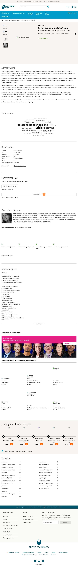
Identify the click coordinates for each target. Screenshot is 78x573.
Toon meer (38, 323)
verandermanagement (45, 486)
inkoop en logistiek (7, 478)
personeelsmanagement (46, 470)
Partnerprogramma (8, 538)
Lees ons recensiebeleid (7, 189)
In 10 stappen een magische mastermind (38, 407)
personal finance (43, 467)
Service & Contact (43, 554)
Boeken (6, 20)
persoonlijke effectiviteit (45, 472)
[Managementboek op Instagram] (43, 561)
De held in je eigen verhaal (60, 247)
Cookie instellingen (63, 552)
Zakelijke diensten (28, 516)
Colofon (39, 552)
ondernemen (42, 462)
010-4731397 (73, 13)
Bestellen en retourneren (10, 525)
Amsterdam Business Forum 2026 (16, 340)
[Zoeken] (48, 6)
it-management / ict (7, 483)
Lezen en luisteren (8, 528)
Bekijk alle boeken (6, 255)
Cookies (53, 552)
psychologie (42, 478)
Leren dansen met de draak (28, 20)
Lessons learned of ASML (34, 382)
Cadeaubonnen (27, 522)
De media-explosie (58, 382)
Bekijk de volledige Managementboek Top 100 (18, 451)
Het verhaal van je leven (8, 247)
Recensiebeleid (7, 535)
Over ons (5, 516)
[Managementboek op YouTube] (39, 561)
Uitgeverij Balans (18, 158)
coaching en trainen (7, 467)
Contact (5, 519)
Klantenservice (8, 513)
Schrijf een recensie (8, 186)
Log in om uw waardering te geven (10, 197)
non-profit (4, 496)
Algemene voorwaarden (28, 552)
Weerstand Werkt (6, 407)
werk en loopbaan (44, 488)
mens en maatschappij (8, 494)
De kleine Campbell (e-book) (26, 247)
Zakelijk (25, 513)
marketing (4, 491)
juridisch (4, 486)
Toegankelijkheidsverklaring (29, 554)
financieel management (8, 475)
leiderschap (5, 488)
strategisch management (46, 483)
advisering (4, 462)
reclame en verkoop (44, 480)
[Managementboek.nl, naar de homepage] (8, 8)
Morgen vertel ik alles (59, 407)
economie (4, 472)
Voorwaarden (6, 522)
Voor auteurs (6, 531)
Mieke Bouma (42, 25)
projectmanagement (45, 475)
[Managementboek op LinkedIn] (35, 561)
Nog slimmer (5, 382)
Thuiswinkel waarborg (14, 552)
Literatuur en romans (15, 20)
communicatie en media (8, 470)
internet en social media (8, 480)
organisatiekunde (44, 464)
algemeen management (8, 464)
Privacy (46, 552)
